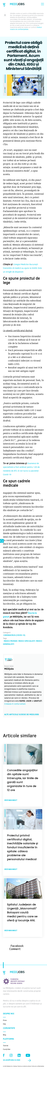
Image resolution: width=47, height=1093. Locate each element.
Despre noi (8, 1014)
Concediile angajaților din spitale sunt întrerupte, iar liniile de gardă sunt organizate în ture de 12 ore (22, 780)
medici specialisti (26, 641)
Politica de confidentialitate (38, 1066)
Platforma (8, 1039)
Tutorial (5, 1046)
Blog (4, 1035)
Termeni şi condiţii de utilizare (24, 1066)
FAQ (4, 1024)
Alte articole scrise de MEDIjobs (21, 715)
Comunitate (9, 1028)
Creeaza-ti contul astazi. (15, 704)
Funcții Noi (6, 1049)
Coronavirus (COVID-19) (14, 635)
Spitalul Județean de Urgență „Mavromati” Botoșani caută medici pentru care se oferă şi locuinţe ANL (22, 912)
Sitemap (15, 1066)
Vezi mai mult (10, 800)
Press (5, 1020)
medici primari (11, 641)
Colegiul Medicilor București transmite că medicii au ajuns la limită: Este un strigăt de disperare (22, 268)
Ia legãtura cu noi (11, 1060)
